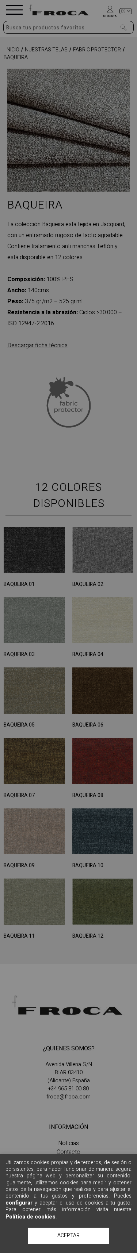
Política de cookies (30, 1216)
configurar (19, 1202)
